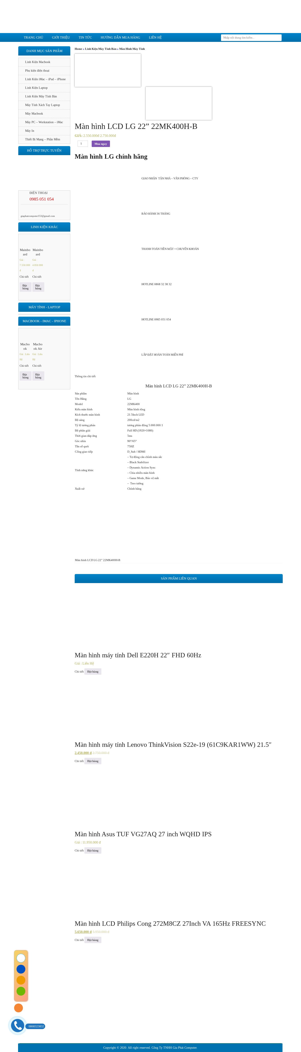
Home (78, 48)
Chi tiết (79, 671)
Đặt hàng (92, 671)
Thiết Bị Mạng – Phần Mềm (42, 139)
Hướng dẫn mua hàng (120, 37)
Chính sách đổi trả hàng (83, 1006)
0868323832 (36, 1026)
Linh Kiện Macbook (37, 62)
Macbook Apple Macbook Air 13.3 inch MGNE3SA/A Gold (25, 346)
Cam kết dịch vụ (127, 967)
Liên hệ (155, 37)
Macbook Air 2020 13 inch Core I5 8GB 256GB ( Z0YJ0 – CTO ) (38, 346)
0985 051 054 (42, 199)
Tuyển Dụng (238, 967)
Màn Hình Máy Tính (132, 48)
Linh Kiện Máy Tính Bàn (100, 48)
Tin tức (85, 37)
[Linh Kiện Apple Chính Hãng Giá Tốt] (150, 16)
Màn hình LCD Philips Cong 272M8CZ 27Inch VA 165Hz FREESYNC (170, 923)
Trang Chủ (61, 967)
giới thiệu (61, 37)
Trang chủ (33, 37)
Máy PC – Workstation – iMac (44, 122)
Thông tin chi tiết (85, 376)
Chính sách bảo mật (81, 1013)
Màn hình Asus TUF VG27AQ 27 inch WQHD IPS (143, 834)
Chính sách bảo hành (82, 1000)
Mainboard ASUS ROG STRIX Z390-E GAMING (38, 252)
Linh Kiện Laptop (36, 87)
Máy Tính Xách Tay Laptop (42, 105)
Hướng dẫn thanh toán (82, 1026)
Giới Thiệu (92, 967)
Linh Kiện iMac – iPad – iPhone (45, 79)
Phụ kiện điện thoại (37, 70)
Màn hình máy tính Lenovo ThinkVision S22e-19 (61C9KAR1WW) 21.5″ (173, 744)
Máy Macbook (34, 113)
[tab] (179, 376)
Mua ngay (101, 143)
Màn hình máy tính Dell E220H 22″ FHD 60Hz (138, 655)
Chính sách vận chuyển (83, 1020)
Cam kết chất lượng (172, 967)
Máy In (29, 130)
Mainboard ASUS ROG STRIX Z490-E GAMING (25, 252)
